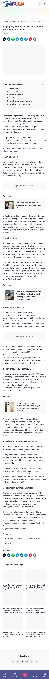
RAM (38, 374)
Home (4, 676)
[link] (4, 39)
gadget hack (9, 539)
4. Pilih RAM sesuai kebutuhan (17, 98)
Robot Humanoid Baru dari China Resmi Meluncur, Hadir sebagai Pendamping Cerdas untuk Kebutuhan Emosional (28, 295)
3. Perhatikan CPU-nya (15, 95)
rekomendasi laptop (33, 539)
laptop (20, 539)
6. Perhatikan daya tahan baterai (18, 104)
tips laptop (8, 544)
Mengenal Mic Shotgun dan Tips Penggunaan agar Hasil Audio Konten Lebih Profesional (13, 634)
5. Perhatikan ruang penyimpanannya (20, 101)
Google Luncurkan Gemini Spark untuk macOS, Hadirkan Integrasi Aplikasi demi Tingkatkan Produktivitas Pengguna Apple (35, 611)
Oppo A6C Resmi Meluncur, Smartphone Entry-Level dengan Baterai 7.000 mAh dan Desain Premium (28, 407)
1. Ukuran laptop (13, 88)
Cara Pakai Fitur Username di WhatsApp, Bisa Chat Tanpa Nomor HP (29, 205)
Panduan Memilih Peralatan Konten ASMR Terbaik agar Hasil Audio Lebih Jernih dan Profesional (36, 634)
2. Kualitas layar (12, 91)
